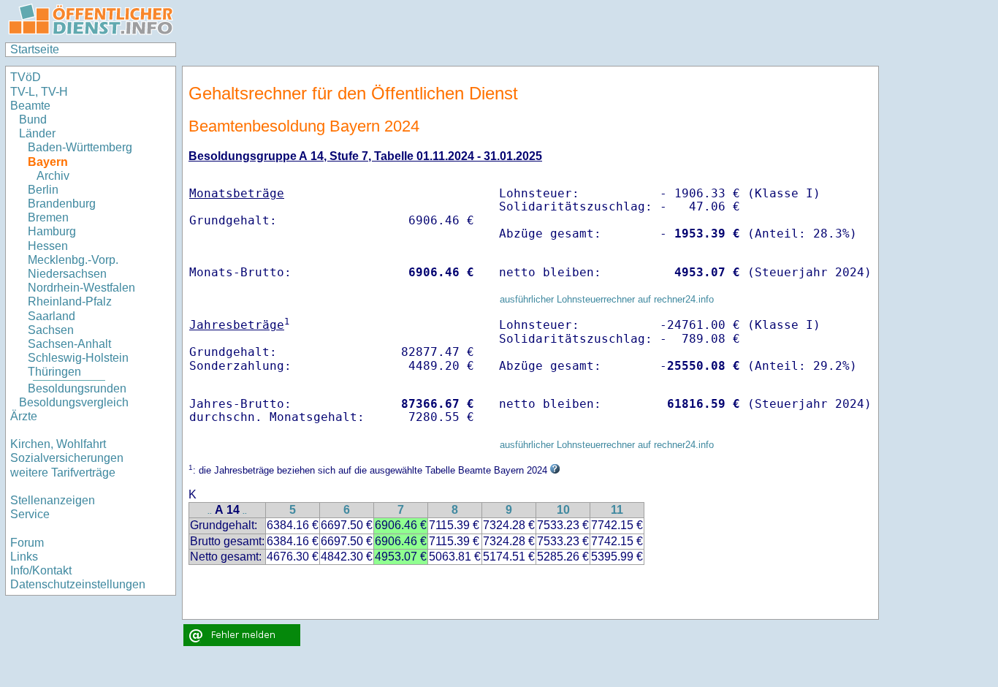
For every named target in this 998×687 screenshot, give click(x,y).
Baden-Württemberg (80, 147)
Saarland (51, 316)
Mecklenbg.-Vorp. (73, 260)
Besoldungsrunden (77, 388)
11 (617, 510)
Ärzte (23, 416)
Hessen (48, 246)
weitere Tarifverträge (62, 472)
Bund (33, 119)
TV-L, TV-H (39, 92)
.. (209, 511)
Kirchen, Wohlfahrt (58, 444)
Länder (37, 133)
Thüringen (54, 371)
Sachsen (51, 330)
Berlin (43, 189)
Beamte (30, 105)
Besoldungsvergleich (74, 402)
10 (563, 510)
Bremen (48, 217)
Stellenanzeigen (52, 500)
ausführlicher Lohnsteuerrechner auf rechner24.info (607, 299)
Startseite (34, 49)
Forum (27, 542)
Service (30, 514)
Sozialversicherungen (66, 458)
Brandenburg (62, 203)
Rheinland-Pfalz (70, 301)
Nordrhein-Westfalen (81, 287)
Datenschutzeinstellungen (77, 584)
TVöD (25, 77)
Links (24, 556)
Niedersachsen (67, 273)
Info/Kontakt (41, 570)
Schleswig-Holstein (78, 358)
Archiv (53, 176)
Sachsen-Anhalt (69, 344)
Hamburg (52, 231)
